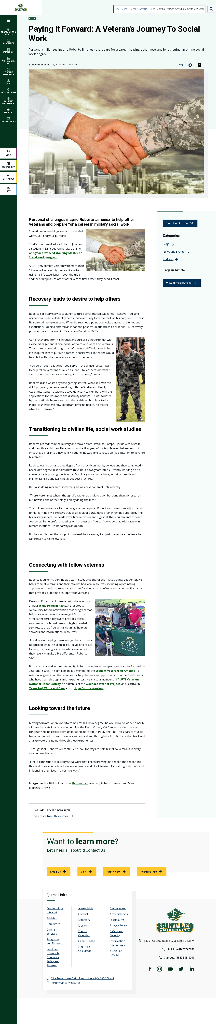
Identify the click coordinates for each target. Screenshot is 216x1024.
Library (82, 925)
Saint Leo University (66, 64)
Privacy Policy (118, 925)
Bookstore (53, 924)
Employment (118, 908)
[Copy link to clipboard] (181, 65)
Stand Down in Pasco (52, 605)
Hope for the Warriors (88, 688)
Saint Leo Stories (140, 9)
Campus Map (86, 941)
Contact (83, 914)
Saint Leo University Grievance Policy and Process (53, 957)
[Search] (211, 9)
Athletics (52, 918)
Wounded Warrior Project (103, 684)
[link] (180, 223)
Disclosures (117, 920)
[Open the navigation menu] (8, 20)
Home (118, 9)
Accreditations (119, 914)
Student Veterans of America (115, 671)
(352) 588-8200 (185, 957)
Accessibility (85, 908)
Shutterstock (80, 783)
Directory (84, 920)
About (127, 9)
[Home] (21, 7)
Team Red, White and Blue (47, 688)
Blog (153, 9)
